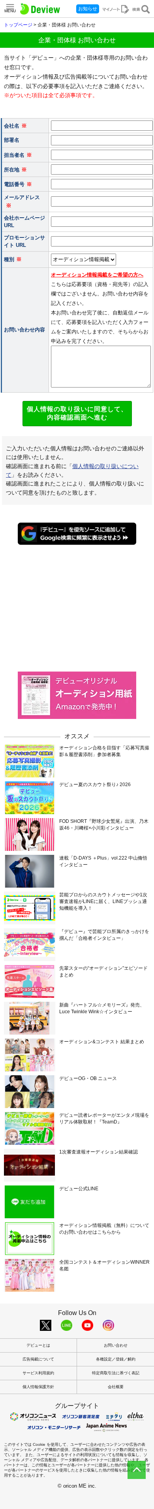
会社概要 (116, 1387)
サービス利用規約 (38, 1373)
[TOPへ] (137, 1470)
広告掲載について (38, 1359)
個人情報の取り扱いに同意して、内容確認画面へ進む (77, 413)
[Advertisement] (77, 607)
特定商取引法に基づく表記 (115, 1373)
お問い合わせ (116, 1345)
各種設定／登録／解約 (115, 1359)
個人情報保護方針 (38, 1387)
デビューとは (38, 1345)
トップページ (18, 25)
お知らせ (87, 8)
